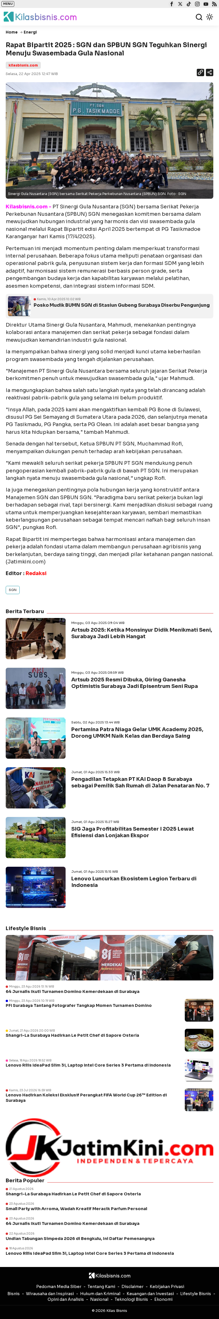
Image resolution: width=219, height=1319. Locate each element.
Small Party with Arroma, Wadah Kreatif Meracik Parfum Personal (76, 1208)
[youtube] (205, 4)
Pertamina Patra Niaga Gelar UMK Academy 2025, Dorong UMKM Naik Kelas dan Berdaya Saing (137, 732)
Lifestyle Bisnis (195, 1293)
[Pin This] (209, 72)
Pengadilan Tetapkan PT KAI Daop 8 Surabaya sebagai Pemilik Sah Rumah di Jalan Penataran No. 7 (140, 782)
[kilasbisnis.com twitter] (179, 4)
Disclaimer (132, 1286)
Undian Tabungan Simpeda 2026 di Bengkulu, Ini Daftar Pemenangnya (80, 1238)
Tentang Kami (101, 1286)
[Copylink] (200, 73)
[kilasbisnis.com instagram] (196, 4)
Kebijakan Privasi (167, 1286)
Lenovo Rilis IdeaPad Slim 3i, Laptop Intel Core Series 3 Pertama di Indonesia (88, 1065)
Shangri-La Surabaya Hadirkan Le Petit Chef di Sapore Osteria (72, 1035)
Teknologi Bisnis (131, 1299)
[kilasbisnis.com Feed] (214, 4)
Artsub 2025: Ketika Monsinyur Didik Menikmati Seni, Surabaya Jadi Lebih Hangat (141, 633)
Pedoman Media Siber (58, 1286)
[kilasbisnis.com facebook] (171, 4)
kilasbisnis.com (23, 65)
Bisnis (13, 1293)
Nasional (99, 1299)
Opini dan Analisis (66, 1299)
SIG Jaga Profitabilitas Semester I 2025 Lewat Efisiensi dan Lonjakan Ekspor (132, 832)
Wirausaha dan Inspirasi (50, 1293)
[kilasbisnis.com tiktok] (188, 4)
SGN (13, 590)
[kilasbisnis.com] (109, 1275)
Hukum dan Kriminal (100, 1293)
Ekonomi (163, 1299)
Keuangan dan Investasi (150, 1293)
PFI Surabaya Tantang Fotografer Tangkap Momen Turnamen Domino (79, 1005)
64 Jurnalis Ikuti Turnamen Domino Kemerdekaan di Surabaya (72, 991)
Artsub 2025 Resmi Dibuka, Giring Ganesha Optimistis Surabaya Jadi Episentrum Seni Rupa (134, 683)
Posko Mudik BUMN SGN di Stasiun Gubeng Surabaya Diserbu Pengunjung (122, 305)
